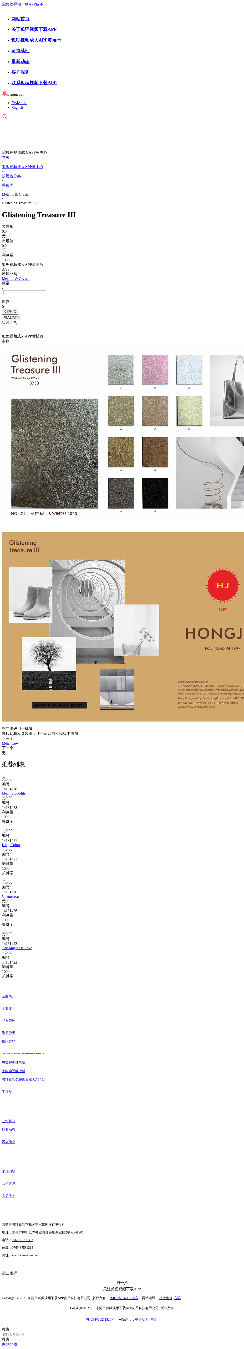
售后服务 (8, 1196)
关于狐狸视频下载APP (34, 29)
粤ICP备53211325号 (124, 1298)
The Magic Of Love (17, 948)
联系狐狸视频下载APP (34, 82)
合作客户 (8, 1183)
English (17, 107)
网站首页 (20, 18)
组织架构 (8, 1041)
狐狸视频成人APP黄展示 (36, 39)
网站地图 (9, 1344)
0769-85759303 (22, 1240)
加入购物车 (11, 317)
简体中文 (19, 103)
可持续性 (20, 50)
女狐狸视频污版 (13, 1071)
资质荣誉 (8, 1033)
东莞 (177, 1298)
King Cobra (11, 845)
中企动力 (165, 1298)
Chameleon (10, 896)
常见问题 (8, 1171)
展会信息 (8, 1142)
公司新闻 (8, 1121)
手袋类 (7, 1092)
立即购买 (10, 311)
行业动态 (8, 1129)
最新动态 (20, 61)
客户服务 (20, 71)
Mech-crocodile (13, 793)
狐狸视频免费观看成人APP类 (23, 1079)
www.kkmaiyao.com (26, 1255)
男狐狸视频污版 (13, 1062)
